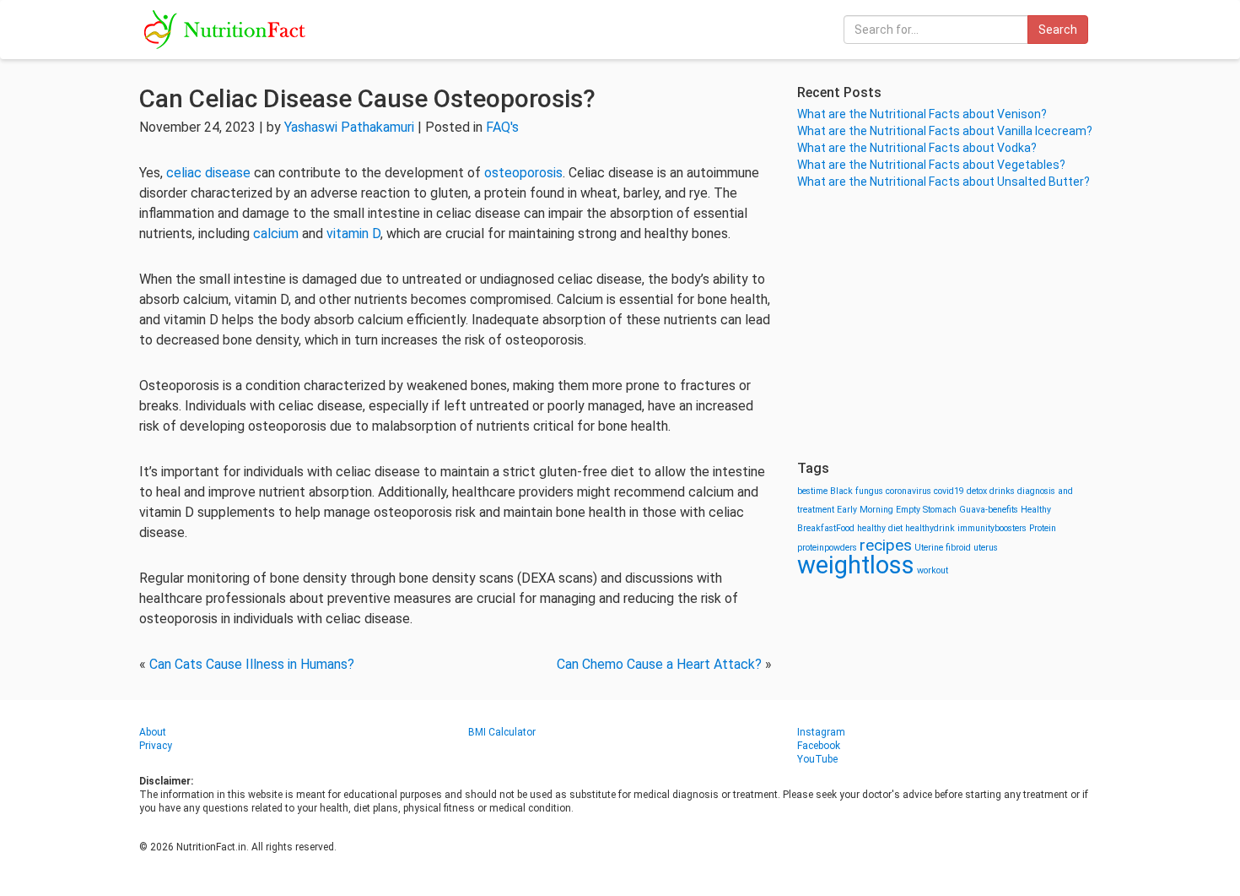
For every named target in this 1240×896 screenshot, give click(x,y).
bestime (812, 491)
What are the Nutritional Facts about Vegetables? (931, 164)
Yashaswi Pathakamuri (349, 127)
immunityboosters (992, 528)
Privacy (155, 746)
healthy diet (880, 528)
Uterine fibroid (942, 547)
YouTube (817, 759)
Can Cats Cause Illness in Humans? (251, 664)
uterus (985, 547)
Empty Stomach (926, 509)
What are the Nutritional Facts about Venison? (922, 114)
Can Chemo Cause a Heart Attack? (659, 664)
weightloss (855, 565)
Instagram (821, 732)
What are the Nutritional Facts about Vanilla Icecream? (944, 131)
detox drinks (991, 491)
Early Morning (865, 509)
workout (932, 570)
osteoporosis (523, 173)
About (152, 732)
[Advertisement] (949, 325)
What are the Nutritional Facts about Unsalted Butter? (943, 181)
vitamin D (353, 233)
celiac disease (208, 173)
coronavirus (908, 491)
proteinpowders (827, 547)
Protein (1042, 528)
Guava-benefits (988, 509)
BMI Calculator (502, 732)
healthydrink (930, 528)
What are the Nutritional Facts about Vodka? (917, 148)
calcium (276, 233)
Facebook (818, 746)
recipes (886, 545)
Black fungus (856, 491)
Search (1057, 29)
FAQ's (502, 127)
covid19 (949, 491)
